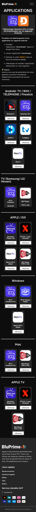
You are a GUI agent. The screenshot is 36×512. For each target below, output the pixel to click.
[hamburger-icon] (32, 3)
